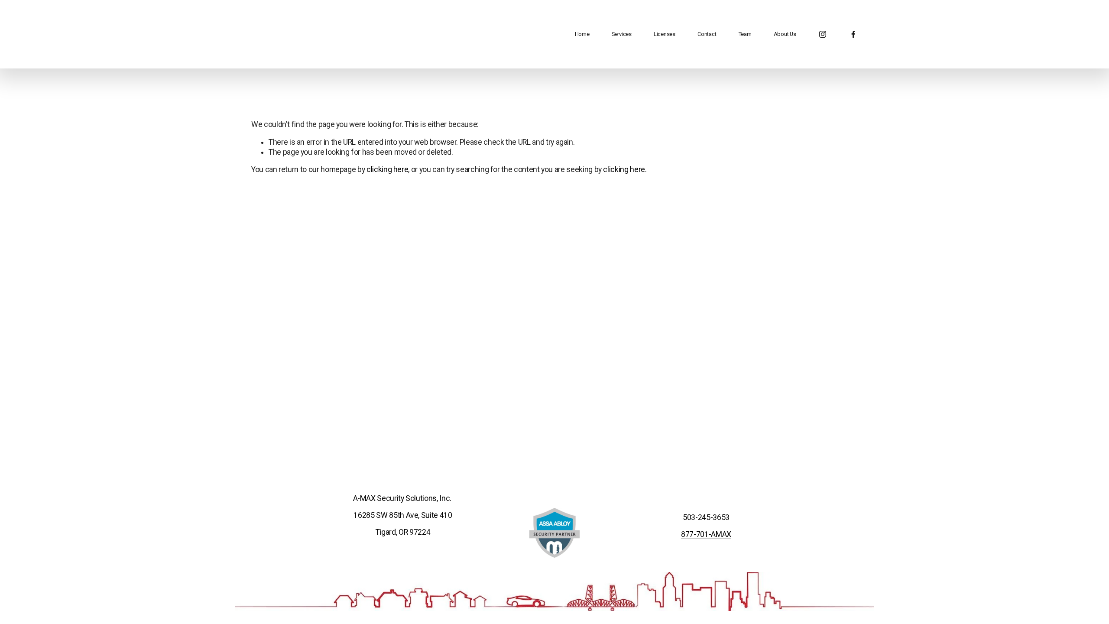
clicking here (387, 169)
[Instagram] (822, 34)
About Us (785, 34)
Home (582, 34)
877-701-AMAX (706, 534)
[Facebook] (853, 34)
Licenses (664, 34)
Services (622, 34)
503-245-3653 (706, 517)
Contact (706, 34)
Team (745, 34)
